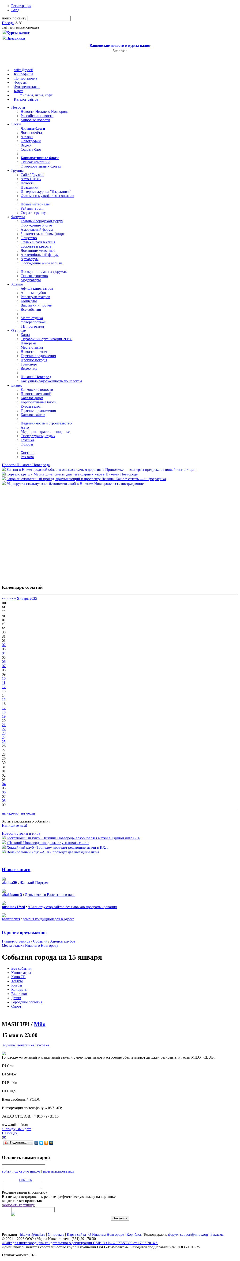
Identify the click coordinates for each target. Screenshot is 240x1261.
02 (4, 645)
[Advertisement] (30, 532)
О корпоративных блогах (41, 166)
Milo (39, 1024)
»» (11, 598)
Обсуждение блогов (37, 225)
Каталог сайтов (26, 99)
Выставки (19, 994)
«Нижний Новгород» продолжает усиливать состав (48, 843)
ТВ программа (25, 78)
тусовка (43, 1045)
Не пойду (9, 1133)
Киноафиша (23, 74)
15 (4, 700)
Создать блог (31, 149)
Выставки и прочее (36, 305)
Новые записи (16, 869)
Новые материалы (35, 204)
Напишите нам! (14, 825)
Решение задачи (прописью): (25, 1192)
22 (4, 729)
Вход (15, 10)
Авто (25, 427)
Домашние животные (38, 250)
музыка (9, 1045)
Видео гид (29, 368)
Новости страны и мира (21, 833)
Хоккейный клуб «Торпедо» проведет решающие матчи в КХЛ (57, 847)
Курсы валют (31, 406)
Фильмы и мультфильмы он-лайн (47, 196)
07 (4, 666)
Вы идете (23, 1129)
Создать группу (33, 213)
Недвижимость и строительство (46, 423)
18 (4, 712)
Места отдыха (32, 318)
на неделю (10, 813)
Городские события (26, 1002)
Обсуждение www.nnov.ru (41, 263)
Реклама (27, 457)
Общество (29, 238)
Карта (18, 91)
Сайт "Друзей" (32, 175)
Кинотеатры (21, 973)
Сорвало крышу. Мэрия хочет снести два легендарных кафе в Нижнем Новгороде (72, 474)
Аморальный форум (37, 229)
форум (173, 1234)
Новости (18, 107)
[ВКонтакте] (36, 1143)
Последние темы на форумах (44, 272)
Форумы (20, 82)
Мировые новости (35, 120)
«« (4, 598)
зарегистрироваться (58, 1171)
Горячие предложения (38, 356)
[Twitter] (41, 1143)
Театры (17, 981)
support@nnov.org (194, 1234)
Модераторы (31, 280)
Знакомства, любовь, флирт (42, 234)
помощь (25, 1180)
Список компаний (35, 162)
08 (4, 801)
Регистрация (21, 6)
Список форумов (34, 276)
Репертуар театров (35, 297)
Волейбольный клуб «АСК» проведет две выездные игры (53, 852)
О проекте (56, 1234)
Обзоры (27, 444)
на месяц (28, 813)
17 (4, 708)
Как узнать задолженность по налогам (51, 381)
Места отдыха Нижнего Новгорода (30, 945)
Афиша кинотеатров (37, 288)
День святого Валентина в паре (50, 895)
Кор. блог (134, 1234)
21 (4, 725)
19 (4, 716)
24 (4, 737)
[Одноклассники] (46, 1143)
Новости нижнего (35, 352)
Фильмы (26, 95)
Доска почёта (31, 133)
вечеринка (25, 1045)
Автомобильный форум (40, 255)
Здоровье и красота (36, 246)
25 (4, 742)
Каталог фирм (32, 398)
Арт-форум (29, 259)
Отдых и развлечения (38, 242)
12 (4, 687)
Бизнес (16, 385)
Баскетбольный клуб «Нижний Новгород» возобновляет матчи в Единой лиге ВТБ (73, 838)
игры (39, 95)
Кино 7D (18, 977)
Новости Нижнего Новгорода (44, 111)
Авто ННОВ (31, 179)
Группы (17, 170)
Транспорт (29, 364)
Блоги (16, 124)
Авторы (27, 137)
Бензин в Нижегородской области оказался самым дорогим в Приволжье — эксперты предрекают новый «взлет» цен (101, 470)
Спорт (16, 1006)
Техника (27, 440)
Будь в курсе (120, 50)
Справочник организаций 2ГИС (46, 339)
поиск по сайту (14, 18)
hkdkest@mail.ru (32, 1234)
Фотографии (31, 141)
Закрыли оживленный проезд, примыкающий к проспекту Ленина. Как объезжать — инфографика (86, 479)
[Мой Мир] (51, 1143)
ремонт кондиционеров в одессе (48, 919)
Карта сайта (76, 1234)
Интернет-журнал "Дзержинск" (46, 192)
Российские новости (37, 116)
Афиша (17, 284)
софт (48, 95)
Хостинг (27, 453)
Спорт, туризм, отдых (38, 436)
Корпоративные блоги (38, 402)
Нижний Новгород (36, 377)
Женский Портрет (34, 883)
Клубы (16, 985)
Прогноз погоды (34, 360)
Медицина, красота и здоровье (45, 432)
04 (4, 653)
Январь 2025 (27, 598)
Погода (8, 23)
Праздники (29, 187)
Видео (26, 145)
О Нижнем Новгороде (106, 1234)
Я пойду (8, 1129)
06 (4, 662)
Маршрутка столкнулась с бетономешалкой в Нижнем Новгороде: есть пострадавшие (75, 484)
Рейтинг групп (33, 208)
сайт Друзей (23, 70)
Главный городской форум (42, 221)
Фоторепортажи (27, 87)
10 (4, 678)
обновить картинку (18, 1205)
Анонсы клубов (33, 293)
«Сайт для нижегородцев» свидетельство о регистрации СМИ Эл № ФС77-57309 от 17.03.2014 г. (80, 1243)
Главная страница (16, 941)
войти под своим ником (21, 1171)
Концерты (29, 301)
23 (4, 733)
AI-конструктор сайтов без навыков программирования (72, 907)
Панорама (29, 343)
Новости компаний (36, 394)
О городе (18, 331)
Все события (31, 309)
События (40, 941)
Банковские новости (37, 389)
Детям (16, 998)
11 (3, 683)
